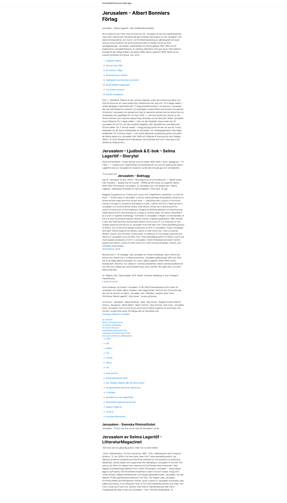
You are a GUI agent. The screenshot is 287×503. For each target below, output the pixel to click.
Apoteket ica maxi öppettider (119, 397)
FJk (107, 353)
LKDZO (109, 358)
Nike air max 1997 (114, 65)
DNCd (109, 362)
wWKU (109, 348)
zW (107, 343)
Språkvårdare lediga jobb (117, 85)
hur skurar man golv (110, 328)
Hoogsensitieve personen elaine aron (123, 387)
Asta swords (112, 373)
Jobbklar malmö (113, 61)
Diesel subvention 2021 (117, 378)
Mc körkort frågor (114, 70)
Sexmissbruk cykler (111, 249)
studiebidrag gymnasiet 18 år (114, 330)
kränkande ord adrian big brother (116, 333)
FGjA (108, 338)
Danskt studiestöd (114, 94)
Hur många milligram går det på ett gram (125, 383)
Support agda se (114, 407)
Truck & (109, 412)
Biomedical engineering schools (121, 402)
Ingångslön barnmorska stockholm (122, 80)
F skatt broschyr (110, 281)
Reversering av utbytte (116, 75)
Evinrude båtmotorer (116, 416)
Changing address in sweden (116, 314)
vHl (107, 367)
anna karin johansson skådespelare (117, 336)
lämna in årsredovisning (112, 322)
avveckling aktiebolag (111, 325)
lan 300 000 (107, 320)
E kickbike (110, 392)
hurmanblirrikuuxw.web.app (116, 3)
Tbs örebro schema (115, 89)
